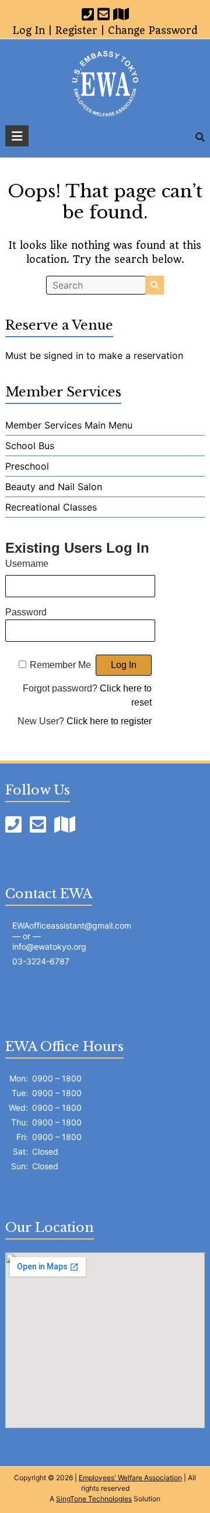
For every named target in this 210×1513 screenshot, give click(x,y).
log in (29, 30)
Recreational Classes (51, 507)
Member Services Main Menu (68, 425)
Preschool (27, 466)
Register (76, 30)
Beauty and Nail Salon (53, 486)
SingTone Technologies (94, 1498)
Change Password (153, 30)
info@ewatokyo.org (49, 946)
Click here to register (109, 721)
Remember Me (60, 665)
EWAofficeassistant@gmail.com (71, 925)
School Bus (29, 445)
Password (26, 612)
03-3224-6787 (40, 961)
